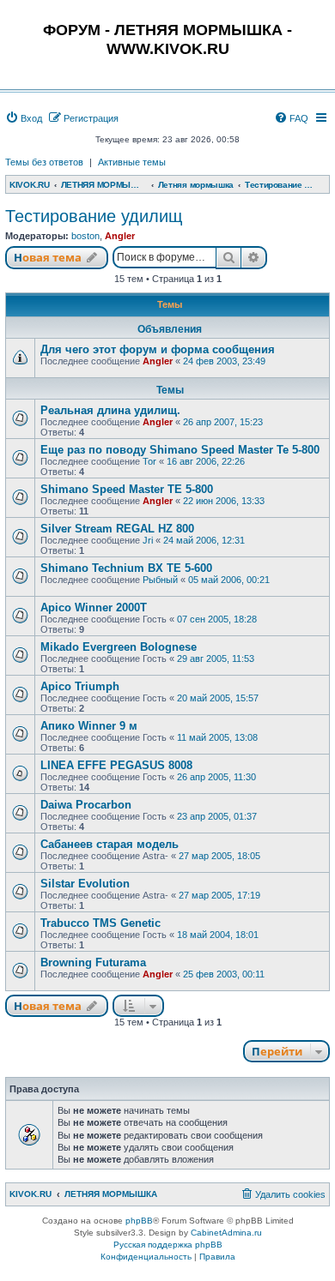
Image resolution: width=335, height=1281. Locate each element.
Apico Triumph (79, 686)
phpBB (139, 1220)
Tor (149, 461)
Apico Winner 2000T (93, 607)
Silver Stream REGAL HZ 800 (117, 528)
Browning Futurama (93, 962)
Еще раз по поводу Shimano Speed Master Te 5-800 (180, 449)
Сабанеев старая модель (109, 844)
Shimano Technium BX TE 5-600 (126, 568)
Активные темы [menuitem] (132, 162)
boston (85, 236)
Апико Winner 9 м (88, 725)
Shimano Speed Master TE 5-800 (126, 489)
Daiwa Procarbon (85, 804)
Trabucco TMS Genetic (100, 923)
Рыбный (160, 579)
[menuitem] (23, 118)
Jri (148, 540)
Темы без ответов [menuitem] (44, 162)
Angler (120, 236)
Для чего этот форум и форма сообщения (157, 349)
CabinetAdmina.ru (226, 1232)
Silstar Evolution (85, 883)
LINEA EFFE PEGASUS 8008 (116, 765)
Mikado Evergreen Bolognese (118, 646)
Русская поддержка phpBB (167, 1244)
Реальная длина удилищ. (110, 410)
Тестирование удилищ (93, 216)
